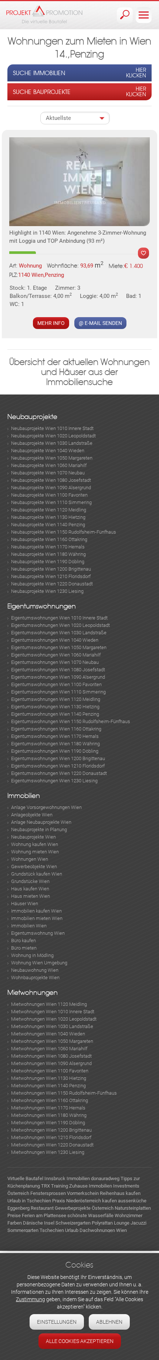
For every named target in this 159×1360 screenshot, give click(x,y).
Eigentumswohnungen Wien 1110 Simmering (58, 692)
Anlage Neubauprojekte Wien (41, 822)
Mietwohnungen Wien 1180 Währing (49, 1115)
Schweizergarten (73, 1223)
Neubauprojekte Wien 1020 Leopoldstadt (53, 436)
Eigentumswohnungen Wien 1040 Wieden (54, 640)
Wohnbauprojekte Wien (35, 977)
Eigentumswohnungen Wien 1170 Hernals (55, 736)
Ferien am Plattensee (44, 1215)
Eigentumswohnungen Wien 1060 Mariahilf (56, 655)
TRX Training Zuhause (64, 1186)
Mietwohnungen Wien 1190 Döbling (48, 1122)
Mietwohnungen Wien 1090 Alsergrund (51, 1063)
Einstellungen (57, 1322)
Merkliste (144, 253)
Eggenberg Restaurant (30, 1208)
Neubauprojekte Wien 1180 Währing (48, 554)
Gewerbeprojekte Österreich (84, 1208)
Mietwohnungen (32, 993)
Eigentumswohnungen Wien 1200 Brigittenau (58, 758)
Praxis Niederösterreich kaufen (84, 1200)
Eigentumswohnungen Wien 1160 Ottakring (56, 729)
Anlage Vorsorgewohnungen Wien (46, 807)
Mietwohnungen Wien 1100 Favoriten (49, 1071)
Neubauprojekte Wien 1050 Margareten (51, 458)
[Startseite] (44, 14)
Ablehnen (109, 1322)
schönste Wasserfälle (90, 1215)
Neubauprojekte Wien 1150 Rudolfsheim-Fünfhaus (63, 532)
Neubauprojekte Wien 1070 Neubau (48, 473)
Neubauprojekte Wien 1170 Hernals (48, 547)
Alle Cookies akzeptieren (80, 1341)
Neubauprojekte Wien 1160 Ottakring (49, 539)
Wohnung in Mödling (32, 955)
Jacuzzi (138, 1223)
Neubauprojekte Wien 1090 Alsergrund (51, 487)
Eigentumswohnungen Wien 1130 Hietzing (55, 706)
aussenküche (132, 1200)
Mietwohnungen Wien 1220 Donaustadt (52, 1145)
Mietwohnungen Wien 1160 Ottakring (49, 1100)
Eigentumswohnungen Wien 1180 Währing (55, 743)
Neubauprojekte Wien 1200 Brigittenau (51, 569)
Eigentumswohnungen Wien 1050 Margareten (58, 647)
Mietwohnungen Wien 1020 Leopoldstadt (54, 1019)
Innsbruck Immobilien (67, 1178)
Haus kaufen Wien (30, 888)
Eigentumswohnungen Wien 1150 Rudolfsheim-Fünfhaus (70, 721)
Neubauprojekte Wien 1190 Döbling (47, 561)
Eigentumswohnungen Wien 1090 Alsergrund (58, 677)
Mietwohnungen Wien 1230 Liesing (47, 1152)
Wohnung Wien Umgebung (39, 963)
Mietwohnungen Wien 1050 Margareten (52, 1041)
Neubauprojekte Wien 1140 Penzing (48, 524)
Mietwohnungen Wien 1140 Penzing (48, 1085)
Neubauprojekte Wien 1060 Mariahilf (49, 465)
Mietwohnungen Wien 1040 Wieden (48, 1034)
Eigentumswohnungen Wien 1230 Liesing (54, 780)
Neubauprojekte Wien (33, 837)
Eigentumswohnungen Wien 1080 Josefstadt (58, 669)
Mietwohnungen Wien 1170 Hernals (48, 1108)
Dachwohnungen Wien (103, 1230)
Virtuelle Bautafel (25, 1178)
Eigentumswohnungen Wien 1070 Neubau (55, 662)
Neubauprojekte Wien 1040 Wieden (47, 450)
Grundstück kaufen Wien (36, 874)
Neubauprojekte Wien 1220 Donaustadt (52, 584)
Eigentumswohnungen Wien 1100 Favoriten (56, 684)
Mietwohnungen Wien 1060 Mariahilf (49, 1048)
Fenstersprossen (48, 1193)
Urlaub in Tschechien (29, 1200)
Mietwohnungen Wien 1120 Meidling (49, 1004)
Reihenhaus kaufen (120, 1193)
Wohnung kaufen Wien (34, 844)
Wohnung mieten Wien (35, 851)
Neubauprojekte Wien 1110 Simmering (51, 502)
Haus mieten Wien (30, 896)
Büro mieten (24, 948)
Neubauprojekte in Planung (39, 829)
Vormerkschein (83, 1193)
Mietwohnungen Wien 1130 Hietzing (48, 1078)
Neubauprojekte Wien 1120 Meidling (48, 510)
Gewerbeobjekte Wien (34, 866)
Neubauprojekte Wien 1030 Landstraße (51, 443)
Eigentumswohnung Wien (38, 933)
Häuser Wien (24, 903)
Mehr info (51, 323)
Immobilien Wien (29, 926)
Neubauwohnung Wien (34, 970)
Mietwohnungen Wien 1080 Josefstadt (51, 1056)
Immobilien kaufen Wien (36, 911)
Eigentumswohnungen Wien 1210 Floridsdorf (58, 766)
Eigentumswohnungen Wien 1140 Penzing (55, 714)
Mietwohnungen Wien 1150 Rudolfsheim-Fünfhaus (64, 1093)
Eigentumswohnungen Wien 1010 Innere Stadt (59, 618)
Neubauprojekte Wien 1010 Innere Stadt (52, 428)
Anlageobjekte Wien (32, 814)
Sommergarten (22, 1230)
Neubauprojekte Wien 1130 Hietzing (48, 517)
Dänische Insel (38, 1223)
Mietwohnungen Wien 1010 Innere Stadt (52, 1011)
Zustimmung (30, 1299)
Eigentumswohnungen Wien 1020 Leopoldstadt (60, 625)
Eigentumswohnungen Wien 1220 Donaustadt (59, 773)
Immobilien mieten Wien (36, 918)
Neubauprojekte (32, 417)
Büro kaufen (23, 940)
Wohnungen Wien (29, 859)
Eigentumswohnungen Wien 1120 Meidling (55, 699)
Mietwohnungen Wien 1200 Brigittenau (51, 1130)
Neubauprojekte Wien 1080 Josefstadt (51, 480)
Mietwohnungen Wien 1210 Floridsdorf (51, 1137)
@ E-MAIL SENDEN (100, 323)
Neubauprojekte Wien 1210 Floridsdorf (51, 576)
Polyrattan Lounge (110, 1223)
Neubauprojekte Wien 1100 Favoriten (49, 495)
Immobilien (23, 796)
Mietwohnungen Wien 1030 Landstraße (52, 1026)
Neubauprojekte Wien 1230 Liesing (47, 591)
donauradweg (105, 1178)
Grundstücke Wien (30, 881)
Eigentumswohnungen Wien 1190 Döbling (54, 751)
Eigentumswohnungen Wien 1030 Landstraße (58, 632)
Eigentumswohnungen (41, 606)
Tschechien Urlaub (59, 1230)
